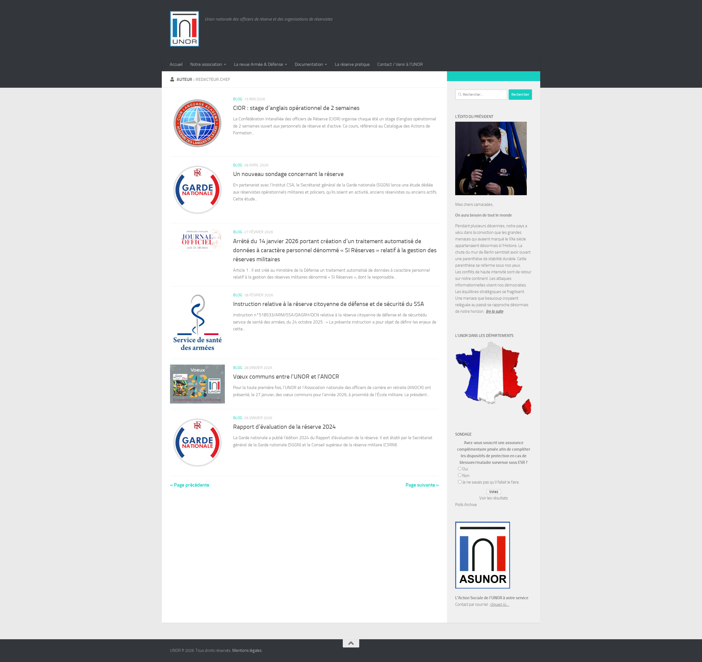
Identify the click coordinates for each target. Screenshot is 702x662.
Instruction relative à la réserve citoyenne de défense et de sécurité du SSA (328, 304)
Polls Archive (466, 504)
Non (465, 475)
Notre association (206, 64)
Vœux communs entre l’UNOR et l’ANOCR (286, 376)
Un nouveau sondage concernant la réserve (288, 174)
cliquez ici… (499, 604)
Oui (465, 469)
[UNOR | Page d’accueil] (184, 29)
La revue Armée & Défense (258, 64)
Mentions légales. (247, 650)
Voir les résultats (493, 498)
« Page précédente (189, 485)
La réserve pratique (352, 64)
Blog (237, 99)
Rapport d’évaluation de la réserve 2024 (284, 426)
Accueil (176, 64)
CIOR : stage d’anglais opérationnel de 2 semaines (296, 108)
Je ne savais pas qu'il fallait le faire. (491, 482)
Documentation (309, 64)
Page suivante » (422, 485)
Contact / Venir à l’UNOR (400, 64)
